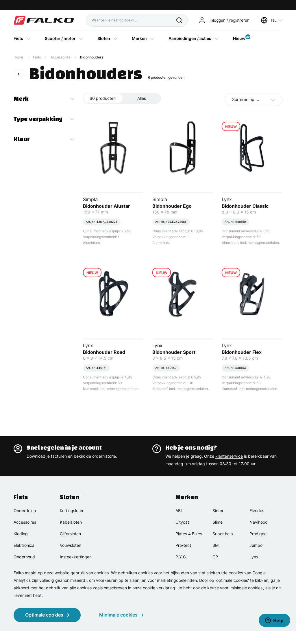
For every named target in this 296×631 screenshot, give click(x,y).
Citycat (182, 522)
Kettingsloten (72, 510)
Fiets (18, 38)
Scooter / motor (60, 38)
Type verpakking (38, 119)
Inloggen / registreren (229, 20)
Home (18, 57)
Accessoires (60, 57)
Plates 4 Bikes (188, 533)
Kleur (21, 139)
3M (215, 545)
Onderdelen (25, 510)
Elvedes (256, 510)
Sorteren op (245, 99)
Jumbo (255, 545)
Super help (222, 533)
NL (274, 20)
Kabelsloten (71, 522)
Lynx (253, 556)
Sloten (103, 38)
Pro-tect (183, 545)
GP (215, 556)
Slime (217, 522)
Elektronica (24, 545)
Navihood (258, 522)
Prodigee (258, 533)
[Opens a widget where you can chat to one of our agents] (274, 621)
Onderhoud (24, 556)
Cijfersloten (70, 533)
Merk (21, 98)
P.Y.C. (181, 556)
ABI (178, 510)
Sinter (217, 510)
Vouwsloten (70, 545)
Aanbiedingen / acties (190, 38)
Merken (139, 38)
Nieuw (239, 38)
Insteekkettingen (76, 556)
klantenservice (229, 456)
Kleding (21, 533)
